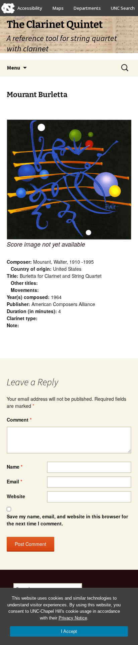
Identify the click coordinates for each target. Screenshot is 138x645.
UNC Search (123, 8)
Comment (19, 419)
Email (14, 481)
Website (16, 496)
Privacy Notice (73, 617)
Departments (87, 8)
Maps (58, 8)
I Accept (69, 631)
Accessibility (29, 8)
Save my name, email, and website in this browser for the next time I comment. (67, 520)
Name (14, 466)
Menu (13, 67)
